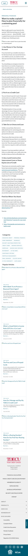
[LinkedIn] (18, 547)
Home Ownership (7, 240)
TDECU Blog (6, 284)
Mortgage (5, 248)
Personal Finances (9, 16)
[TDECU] (14, 460)
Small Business (6, 258)
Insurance (17, 240)
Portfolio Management (9, 256)
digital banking (6, 208)
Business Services (17, 245)
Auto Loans (18, 261)
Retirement (5, 250)
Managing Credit (7, 237)
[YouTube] (22, 547)
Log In (4, 3)
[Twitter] (10, 547)
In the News (14, 250)
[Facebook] (6, 547)
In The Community (7, 261)
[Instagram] (14, 547)
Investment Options (8, 253)
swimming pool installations (10, 170)
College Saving (17, 258)
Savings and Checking (16, 248)
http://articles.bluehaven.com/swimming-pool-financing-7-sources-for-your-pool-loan (15, 220)
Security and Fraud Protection (11, 243)
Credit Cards (6, 245)
